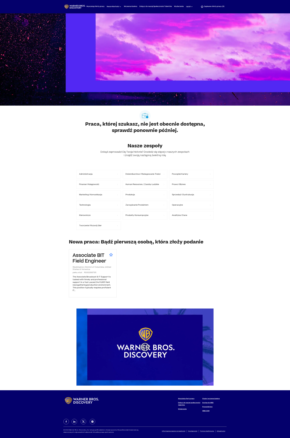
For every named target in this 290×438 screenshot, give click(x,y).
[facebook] (66, 421)
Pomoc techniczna (207, 431)
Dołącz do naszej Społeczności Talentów (155, 6)
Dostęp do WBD (208, 402)
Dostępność (192, 431)
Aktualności (221, 431)
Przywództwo (207, 407)
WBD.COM (205, 411)
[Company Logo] (74, 7)
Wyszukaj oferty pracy (95, 6)
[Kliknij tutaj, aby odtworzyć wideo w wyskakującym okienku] (145, 347)
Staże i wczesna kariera (211, 398)
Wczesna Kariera (130, 6)
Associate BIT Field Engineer (89, 259)
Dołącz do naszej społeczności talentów (189, 404)
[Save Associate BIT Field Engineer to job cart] (111, 255)
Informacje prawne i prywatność (173, 431)
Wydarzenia (179, 6)
